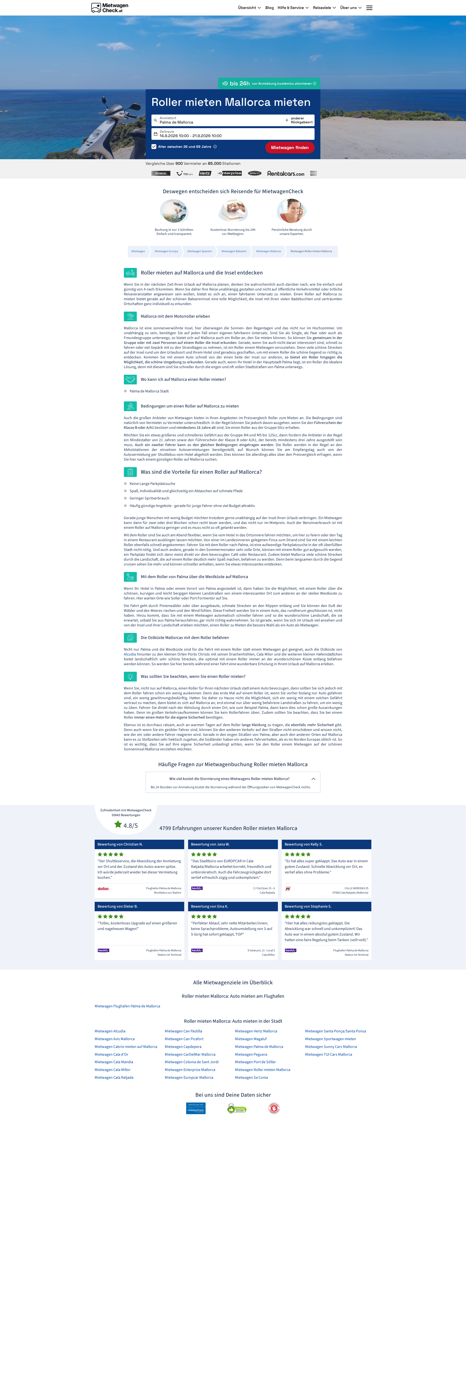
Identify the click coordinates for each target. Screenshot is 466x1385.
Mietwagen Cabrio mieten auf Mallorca (126, 1046)
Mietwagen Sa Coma (251, 1077)
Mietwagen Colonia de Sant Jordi (192, 1062)
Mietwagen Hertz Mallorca (256, 1031)
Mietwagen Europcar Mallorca (189, 1077)
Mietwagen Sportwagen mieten (330, 1039)
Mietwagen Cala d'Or (111, 1054)
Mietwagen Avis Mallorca (115, 1039)
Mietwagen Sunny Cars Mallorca (331, 1046)
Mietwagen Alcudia (110, 1031)
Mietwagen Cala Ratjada (114, 1077)
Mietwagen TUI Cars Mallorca (328, 1054)
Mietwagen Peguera (251, 1054)
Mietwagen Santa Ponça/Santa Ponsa (335, 1031)
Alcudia (130, 654)
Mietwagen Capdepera (183, 1046)
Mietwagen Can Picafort (184, 1039)
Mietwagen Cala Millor (113, 1069)
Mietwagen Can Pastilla (183, 1031)
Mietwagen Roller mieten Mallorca (262, 1069)
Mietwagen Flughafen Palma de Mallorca (127, 1006)
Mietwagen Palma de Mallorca (259, 1046)
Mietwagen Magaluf (251, 1039)
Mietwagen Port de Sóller (255, 1062)
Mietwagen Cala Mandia (114, 1062)
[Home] (109, 8)
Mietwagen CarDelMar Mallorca (190, 1054)
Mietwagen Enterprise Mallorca (190, 1069)
